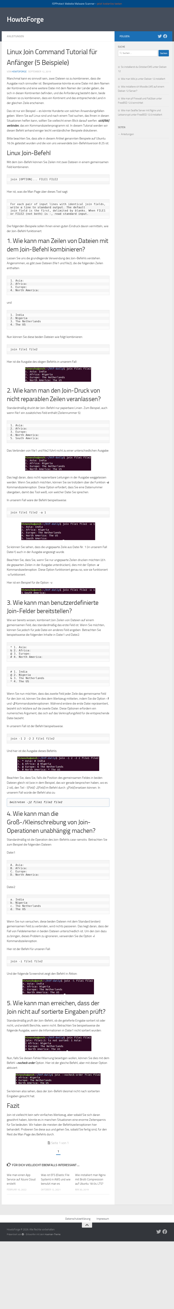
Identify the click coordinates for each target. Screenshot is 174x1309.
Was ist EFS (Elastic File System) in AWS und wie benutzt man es (56, 1179)
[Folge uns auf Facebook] (165, 36)
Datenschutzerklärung (77, 1218)
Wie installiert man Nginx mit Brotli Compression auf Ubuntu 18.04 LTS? (90, 1179)
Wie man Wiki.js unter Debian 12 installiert (143, 78)
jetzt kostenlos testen (109, 3)
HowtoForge (25, 19)
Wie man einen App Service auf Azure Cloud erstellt (21, 1179)
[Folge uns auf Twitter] (160, 36)
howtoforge (19, 71)
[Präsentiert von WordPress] (23, 1234)
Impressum (103, 1218)
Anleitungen (15, 36)
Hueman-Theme (52, 1234)
